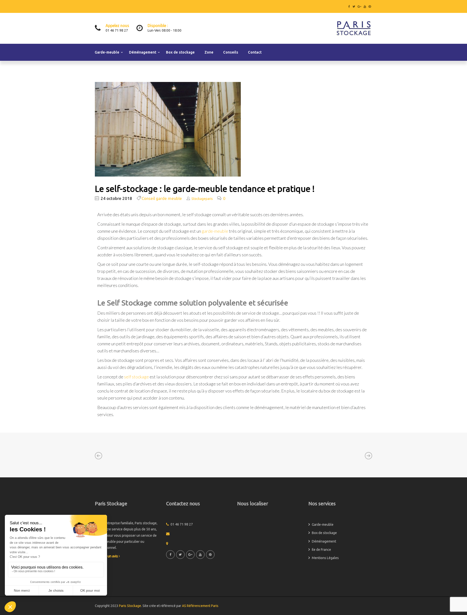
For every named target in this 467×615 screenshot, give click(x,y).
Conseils (230, 52)
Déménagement (142, 52)
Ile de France (321, 550)
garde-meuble (215, 231)
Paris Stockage (130, 606)
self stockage (136, 376)
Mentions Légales (325, 558)
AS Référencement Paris (200, 606)
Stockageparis (202, 199)
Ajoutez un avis (107, 556)
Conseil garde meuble (162, 198)
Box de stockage (180, 52)
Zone (209, 52)
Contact (255, 52)
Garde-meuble (107, 52)
